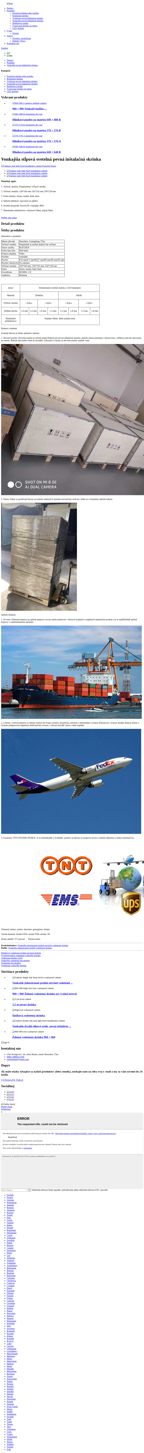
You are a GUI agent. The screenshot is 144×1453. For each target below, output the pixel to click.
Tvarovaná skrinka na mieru (24, 26)
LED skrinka (18, 28)
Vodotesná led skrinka (11, 963)
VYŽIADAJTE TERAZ (12, 1080)
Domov (10, 8)
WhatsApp (6, 1109)
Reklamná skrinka (20, 16)
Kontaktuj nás (13, 43)
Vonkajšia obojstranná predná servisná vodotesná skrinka (43, 945)
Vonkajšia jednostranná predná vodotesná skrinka (30, 948)
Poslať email (6, 1106)
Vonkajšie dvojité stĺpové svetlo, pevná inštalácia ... (41, 1026)
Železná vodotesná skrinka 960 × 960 (33, 1037)
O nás (9, 31)
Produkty (11, 11)
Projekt (15, 33)
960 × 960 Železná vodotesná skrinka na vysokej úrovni (44, 993)
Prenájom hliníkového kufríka (25, 13)
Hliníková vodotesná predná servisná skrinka (21, 953)
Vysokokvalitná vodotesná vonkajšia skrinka (20, 955)
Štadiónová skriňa (20, 23)
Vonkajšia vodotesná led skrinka (15, 960)
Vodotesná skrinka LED (11, 958)
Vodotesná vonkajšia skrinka (13, 965)
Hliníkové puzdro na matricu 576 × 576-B (36, 130)
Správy (10, 36)
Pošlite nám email (9, 218)
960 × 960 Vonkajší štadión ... (29, 108)
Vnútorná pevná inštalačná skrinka (27, 18)
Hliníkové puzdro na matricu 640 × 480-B (36, 119)
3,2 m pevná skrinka (24, 1004)
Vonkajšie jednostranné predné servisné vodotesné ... (42, 982)
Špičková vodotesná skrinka (28, 1015)
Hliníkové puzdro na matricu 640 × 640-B (36, 152)
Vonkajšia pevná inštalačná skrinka (27, 21)
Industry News (18, 41)
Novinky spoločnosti (21, 38)
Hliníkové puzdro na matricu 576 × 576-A (36, 141)
